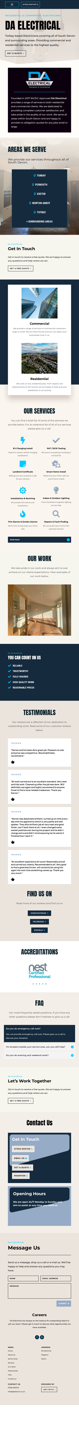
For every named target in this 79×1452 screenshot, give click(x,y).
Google (38, 930)
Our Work (12, 1367)
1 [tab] (33, 983)
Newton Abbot (41, 203)
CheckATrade (38, 913)
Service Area (12, 1359)
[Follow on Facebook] (37, 1337)
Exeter (41, 193)
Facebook (38, 922)
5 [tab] (45, 983)
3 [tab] (39, 983)
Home (10, 1351)
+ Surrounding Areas (39, 221)
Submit (63, 1303)
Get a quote (14, 53)
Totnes (41, 212)
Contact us (12, 1379)
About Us (11, 1355)
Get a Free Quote (19, 268)
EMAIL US (19, 1158)
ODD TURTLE (48, 1389)
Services (11, 1363)
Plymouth (41, 184)
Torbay (41, 175)
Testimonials (13, 1371)
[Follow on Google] (42, 1337)
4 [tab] (42, 983)
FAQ (9, 1375)
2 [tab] (36, 983)
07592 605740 (29, 4)
